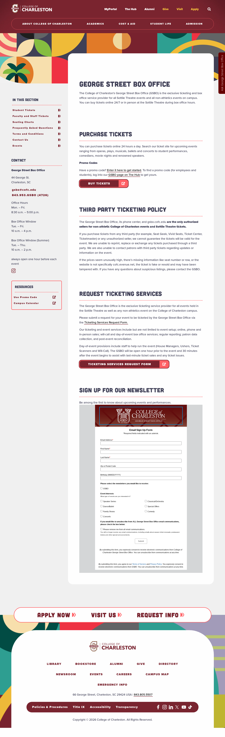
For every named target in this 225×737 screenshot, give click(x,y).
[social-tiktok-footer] (190, 708)
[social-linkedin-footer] (171, 708)
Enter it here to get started (124, 170)
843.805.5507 (143, 694)
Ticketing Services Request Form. (106, 322)
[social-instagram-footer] (164, 708)
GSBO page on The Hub (124, 175)
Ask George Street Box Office (222, 73)
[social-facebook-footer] (158, 708)
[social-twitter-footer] (177, 708)
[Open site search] (209, 9)
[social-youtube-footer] (184, 708)
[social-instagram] (13, 272)
